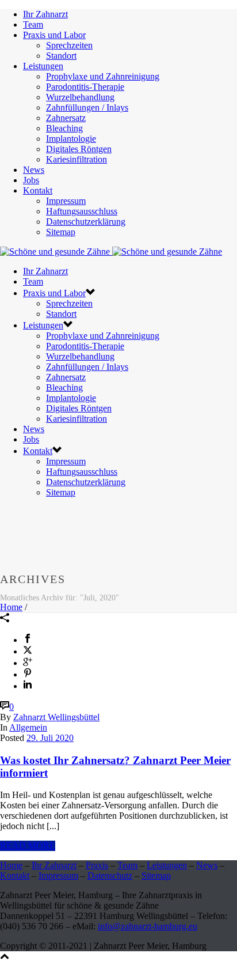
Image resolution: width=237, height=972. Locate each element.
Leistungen (43, 66)
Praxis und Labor (54, 35)
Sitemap (60, 232)
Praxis (97, 865)
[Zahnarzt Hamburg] (111, 251)
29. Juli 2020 (50, 738)
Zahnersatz (66, 118)
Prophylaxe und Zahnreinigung (102, 76)
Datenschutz (109, 875)
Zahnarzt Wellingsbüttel (56, 717)
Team (33, 24)
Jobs (31, 180)
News (33, 170)
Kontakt (37, 190)
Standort (61, 55)
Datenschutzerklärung (85, 221)
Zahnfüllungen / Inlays (87, 107)
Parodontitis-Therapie (85, 87)
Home (11, 607)
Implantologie (71, 138)
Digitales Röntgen (79, 149)
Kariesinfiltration (76, 159)
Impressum (66, 201)
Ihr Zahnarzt (45, 14)
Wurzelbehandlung (80, 97)
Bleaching (64, 128)
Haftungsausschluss (81, 211)
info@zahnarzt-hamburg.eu (147, 926)
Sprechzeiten (69, 45)
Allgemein (28, 727)
